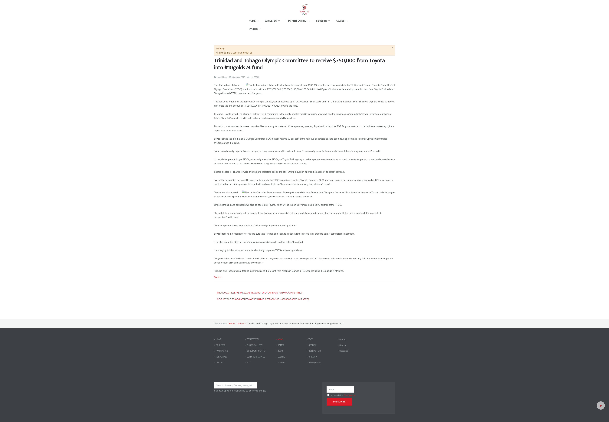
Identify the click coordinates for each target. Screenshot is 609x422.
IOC (248, 362)
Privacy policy (349, 395)
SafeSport (321, 20)
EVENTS (253, 28)
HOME (252, 20)
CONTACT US (314, 350)
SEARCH (312, 345)
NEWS (241, 323)
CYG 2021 (220, 362)
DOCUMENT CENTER (256, 350)
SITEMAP (312, 356)
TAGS (310, 339)
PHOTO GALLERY (254, 345)
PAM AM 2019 (222, 350)
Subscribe (343, 350)
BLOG (280, 350)
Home (232, 323)
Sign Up (342, 345)
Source (217, 277)
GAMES (340, 20)
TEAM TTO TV (253, 339)
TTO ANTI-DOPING (296, 20)
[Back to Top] (601, 405)
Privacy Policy (314, 362)
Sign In (342, 339)
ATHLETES (271, 20)
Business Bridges (257, 390)
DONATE (281, 362)
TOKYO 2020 (221, 356)
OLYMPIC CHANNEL (256, 356)
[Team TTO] (304, 8)
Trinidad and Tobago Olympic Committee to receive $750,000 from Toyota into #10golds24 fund (299, 64)
